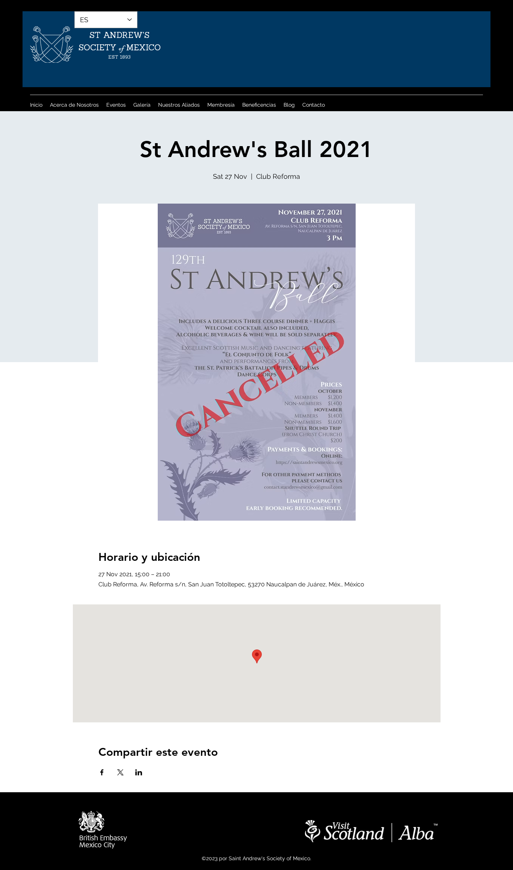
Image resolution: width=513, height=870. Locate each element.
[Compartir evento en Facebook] (102, 772)
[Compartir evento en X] (120, 772)
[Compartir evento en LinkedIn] (138, 772)
